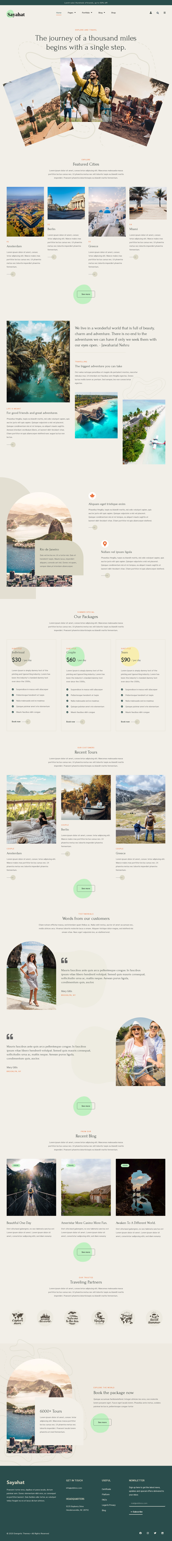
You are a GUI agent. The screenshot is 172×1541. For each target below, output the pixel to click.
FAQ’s (104, 1500)
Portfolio (86, 12)
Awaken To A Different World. (136, 1223)
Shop (113, 12)
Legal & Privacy (109, 1505)
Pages (70, 12)
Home (58, 12)
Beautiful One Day (19, 1223)
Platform (106, 1494)
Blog (100, 12)
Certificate (106, 1489)
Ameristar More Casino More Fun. (84, 1223)
